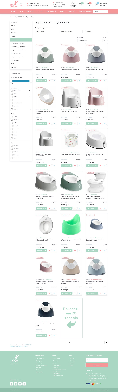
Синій (21, 135)
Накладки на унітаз (66, 31)
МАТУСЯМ (71, 11)
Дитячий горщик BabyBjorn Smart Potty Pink (44, 282)
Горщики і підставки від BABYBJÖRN (20, 345)
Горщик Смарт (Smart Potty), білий (95, 155)
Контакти (39, 363)
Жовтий (21, 122)
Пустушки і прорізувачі (19, 57)
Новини (72, 358)
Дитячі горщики (40, 31)
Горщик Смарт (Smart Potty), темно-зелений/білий (70, 197)
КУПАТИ (30, 11)
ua (21, 5)
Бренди (38, 367)
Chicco (21, 100)
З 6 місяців (21, 155)
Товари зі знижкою (85, 11)
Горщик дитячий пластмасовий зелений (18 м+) (71, 240)
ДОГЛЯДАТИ (51, 11)
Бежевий (21, 119)
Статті (72, 363)
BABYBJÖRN (21, 90)
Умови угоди (105, 390)
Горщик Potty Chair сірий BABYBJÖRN (43, 155)
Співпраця (39, 361)
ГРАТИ (62, 11)
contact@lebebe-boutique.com (38, 5)
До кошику (40, 80)
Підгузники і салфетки (18, 50)
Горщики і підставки (18, 43)
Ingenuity (21, 106)
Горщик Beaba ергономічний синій (45, 324)
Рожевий (21, 129)
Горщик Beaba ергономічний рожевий (70, 70)
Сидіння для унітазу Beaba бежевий (44, 112)
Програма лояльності (59, 369)
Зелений (21, 126)
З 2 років (21, 151)
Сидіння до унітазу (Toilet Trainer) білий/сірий (44, 240)
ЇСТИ (21, 11)
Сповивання (15, 60)
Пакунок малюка (58, 375)
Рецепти (72, 361)
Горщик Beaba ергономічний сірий (95, 70)
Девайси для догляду (18, 46)
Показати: (105, 37)
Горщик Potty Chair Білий (69, 111)
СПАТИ (13, 11)
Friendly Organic (21, 103)
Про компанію (40, 358)
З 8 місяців (21, 158)
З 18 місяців (21, 145)
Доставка (56, 361)
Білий (21, 116)
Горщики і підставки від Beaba (18, 346)
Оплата (55, 363)
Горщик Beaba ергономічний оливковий (45, 70)
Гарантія (55, 367)
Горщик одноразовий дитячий (70, 154)
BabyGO (21, 93)
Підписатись (97, 365)
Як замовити (56, 358)
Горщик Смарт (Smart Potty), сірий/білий (45, 197)
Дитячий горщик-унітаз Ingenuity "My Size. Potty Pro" (95, 197)
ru (21, 3)
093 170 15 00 (34, 3)
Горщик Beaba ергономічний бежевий (70, 282)
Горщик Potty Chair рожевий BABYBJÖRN (95, 112)
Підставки (89, 31)
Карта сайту (39, 372)
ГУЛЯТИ (40, 11)
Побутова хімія (16, 53)
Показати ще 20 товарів (71, 313)
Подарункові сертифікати (57, 372)
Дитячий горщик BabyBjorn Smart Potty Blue (94, 240)
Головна (12, 17)
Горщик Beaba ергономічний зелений (95, 282)
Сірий (21, 132)
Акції (37, 369)
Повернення (56, 365)
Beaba (21, 96)
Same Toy (21, 109)
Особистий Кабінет (73, 6)
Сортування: (80, 37)
